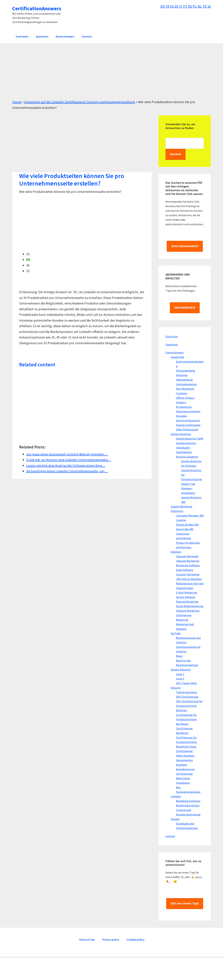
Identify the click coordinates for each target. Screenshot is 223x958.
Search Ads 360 (184, 529)
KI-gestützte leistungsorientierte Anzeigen (188, 411)
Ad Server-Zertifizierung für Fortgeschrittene (186, 715)
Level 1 (180, 674)
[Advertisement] (111, 74)
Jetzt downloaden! (184, 246)
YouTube (176, 633)
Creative (181, 520)
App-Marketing (185, 388)
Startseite (172, 336)
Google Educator (181, 669)
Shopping (181, 375)
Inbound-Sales (184, 588)
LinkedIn (176, 796)
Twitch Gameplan (186, 692)
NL (200, 6)
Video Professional (187, 429)
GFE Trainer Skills (186, 683)
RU (190, 6)
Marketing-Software (188, 565)
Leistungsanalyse (186, 384)
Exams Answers (175, 352)
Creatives (181, 393)
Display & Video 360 (187, 524)
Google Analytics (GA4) (189, 438)
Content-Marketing (187, 574)
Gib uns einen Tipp (185, 903)
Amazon (176, 687)
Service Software (185, 597)
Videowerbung (184, 379)
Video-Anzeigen (185, 755)
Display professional (188, 425)
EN (162, 6)
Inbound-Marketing (187, 561)
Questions (172, 344)
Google (175, 819)
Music (179, 656)
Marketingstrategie (187, 805)
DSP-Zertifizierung (187, 696)
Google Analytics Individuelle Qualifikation (186, 447)
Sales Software (184, 570)
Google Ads (177, 357)
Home (16, 102)
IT (180, 6)
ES (172, 6)
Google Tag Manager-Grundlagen (188, 488)
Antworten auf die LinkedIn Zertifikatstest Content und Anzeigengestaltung (79, 102)
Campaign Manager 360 (190, 515)
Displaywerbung (185, 370)
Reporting (182, 619)
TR (204, 6)
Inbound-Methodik (187, 556)
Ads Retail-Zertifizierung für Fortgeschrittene (186, 737)
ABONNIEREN (184, 307)
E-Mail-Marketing (186, 592)
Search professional (188, 420)
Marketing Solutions (188, 801)
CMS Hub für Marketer (189, 579)
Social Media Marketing (189, 606)
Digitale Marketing (187, 601)
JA (209, 6)
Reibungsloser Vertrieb (189, 583)
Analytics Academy (187, 456)
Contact (170, 836)
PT (185, 6)
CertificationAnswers (36, 8)
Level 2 (180, 678)
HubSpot (176, 551)
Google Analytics (181, 434)
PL (195, 6)
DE (176, 6)
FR (167, 6)
